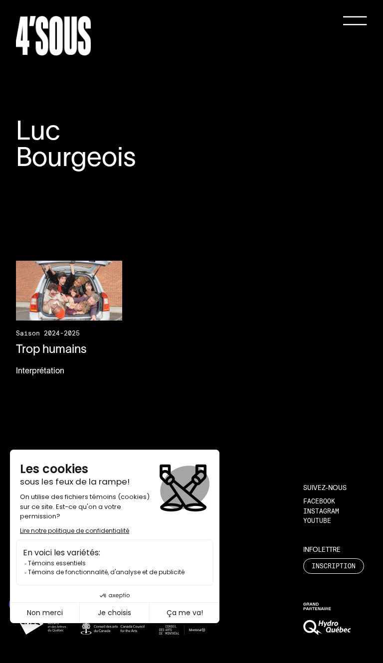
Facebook (319, 501)
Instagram (321, 511)
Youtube (317, 520)
